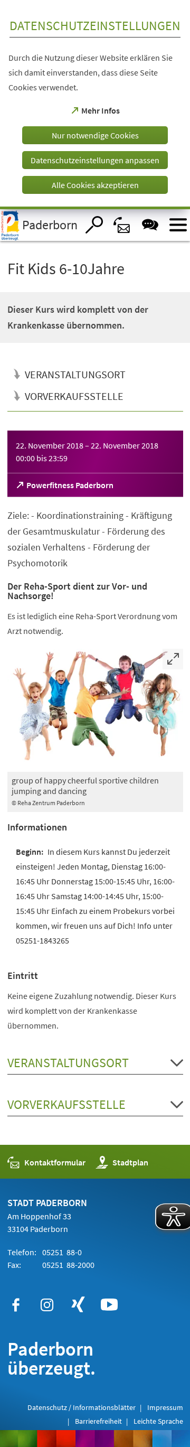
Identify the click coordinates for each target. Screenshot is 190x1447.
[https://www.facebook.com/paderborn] (15, 1304)
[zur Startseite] (39, 225)
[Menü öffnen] (178, 225)
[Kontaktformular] (122, 225)
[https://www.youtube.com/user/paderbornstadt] (109, 1304)
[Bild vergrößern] (95, 710)
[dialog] (95, 104)
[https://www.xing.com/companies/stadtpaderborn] (78, 1304)
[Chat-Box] (150, 225)
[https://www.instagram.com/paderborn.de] (47, 1304)
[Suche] (94, 225)
